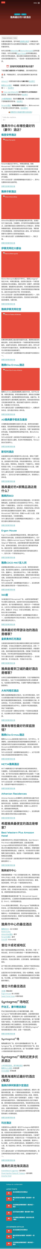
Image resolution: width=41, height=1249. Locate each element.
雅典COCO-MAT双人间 (14, 562)
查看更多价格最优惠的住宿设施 (21, 112)
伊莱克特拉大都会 (11, 248)
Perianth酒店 (6, 105)
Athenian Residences (14, 793)
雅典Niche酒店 (6, 85)
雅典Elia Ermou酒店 (12, 364)
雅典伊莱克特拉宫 (11, 309)
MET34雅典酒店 (10, 764)
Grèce (23, 14)
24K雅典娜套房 (6, 99)
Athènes (17, 14)
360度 (4, 594)
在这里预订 (24, 108)
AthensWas (14, 51)
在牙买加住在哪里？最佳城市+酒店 (23, 1212)
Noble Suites (5, 932)
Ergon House (21, 53)
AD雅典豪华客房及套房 (14, 419)
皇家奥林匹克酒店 (11, 638)
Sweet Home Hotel (8, 996)
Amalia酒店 (5, 1071)
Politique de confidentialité (14, 1184)
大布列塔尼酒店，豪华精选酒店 (12, 1065)
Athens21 (4, 81)
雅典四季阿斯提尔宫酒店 (15, 1085)
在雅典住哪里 (24, 41)
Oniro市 (4, 940)
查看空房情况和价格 (8, 186)
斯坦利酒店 (7, 451)
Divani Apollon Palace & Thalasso (13, 1173)
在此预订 (32, 81)
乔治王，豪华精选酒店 (13, 1006)
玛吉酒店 (6, 1122)
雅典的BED (7, 495)
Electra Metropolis (26, 51)
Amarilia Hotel (6, 1176)
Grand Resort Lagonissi (9, 1171)
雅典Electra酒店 (6, 1068)
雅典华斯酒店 (8, 191)
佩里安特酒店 (8, 134)
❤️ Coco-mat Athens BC (9, 92)
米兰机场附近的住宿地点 (20, 1192)
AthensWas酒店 (6, 934)
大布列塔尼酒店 (10, 690)
